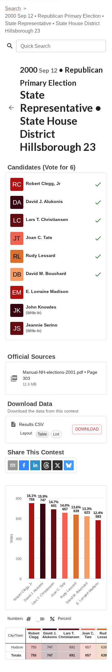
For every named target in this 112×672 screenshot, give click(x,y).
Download (87, 429)
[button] (42, 434)
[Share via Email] (13, 465)
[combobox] (60, 46)
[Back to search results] (11, 107)
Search (13, 8)
